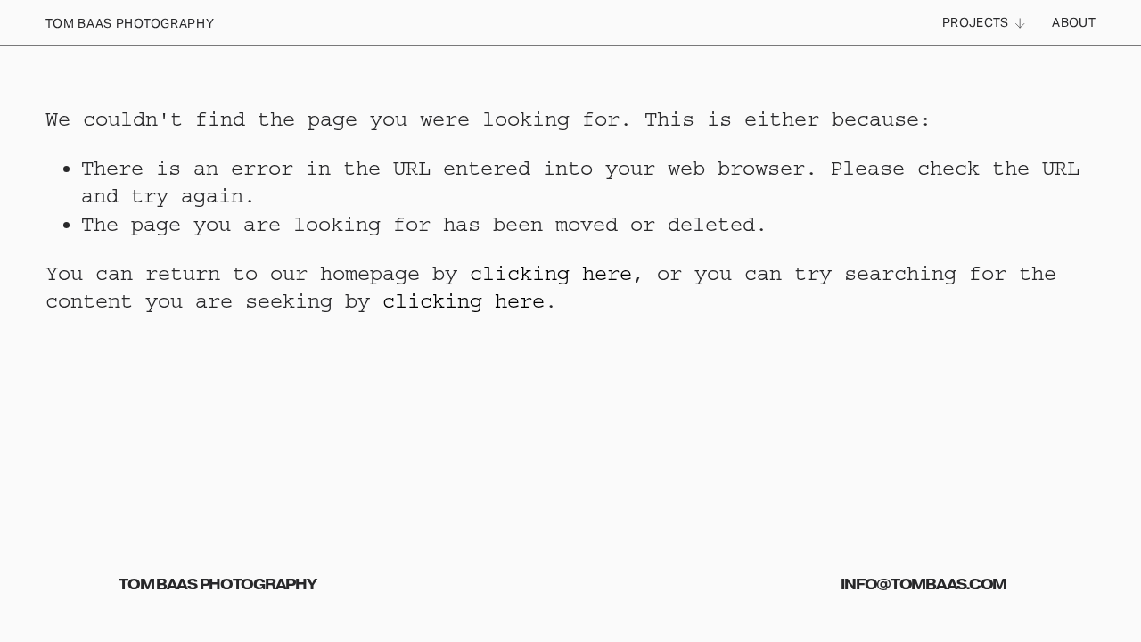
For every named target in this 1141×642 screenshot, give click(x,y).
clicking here (551, 273)
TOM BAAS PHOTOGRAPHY (129, 23)
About (1073, 22)
